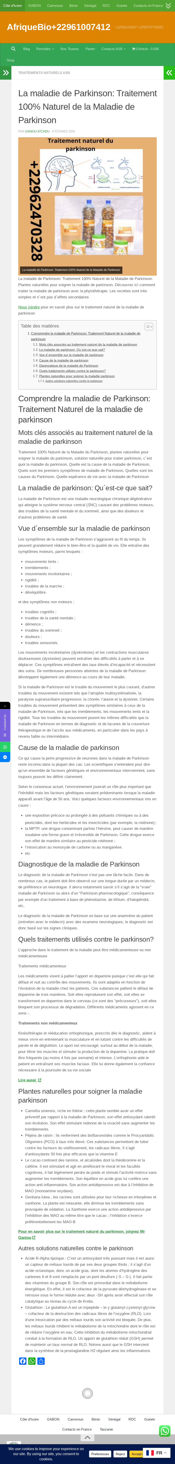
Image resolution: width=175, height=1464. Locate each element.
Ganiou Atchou (37, 131)
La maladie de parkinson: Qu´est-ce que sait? (72, 349)
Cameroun (55, 6)
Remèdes (43, 49)
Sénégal (90, 6)
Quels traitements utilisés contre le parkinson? (72, 371)
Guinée (121, 6)
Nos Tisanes (69, 49)
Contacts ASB (111, 49)
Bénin (73, 6)
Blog (26, 49)
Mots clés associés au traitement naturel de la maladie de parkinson (88, 344)
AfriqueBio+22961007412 (58, 27)
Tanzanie (106, 1429)
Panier (90, 49)
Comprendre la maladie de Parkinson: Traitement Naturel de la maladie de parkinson (85, 336)
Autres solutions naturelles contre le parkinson (74, 381)
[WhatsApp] (5, 747)
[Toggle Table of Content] (146, 326)
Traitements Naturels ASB (44, 73)
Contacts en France (148, 6)
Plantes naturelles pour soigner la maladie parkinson (77, 376)
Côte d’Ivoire (12, 6)
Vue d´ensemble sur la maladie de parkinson (71, 355)
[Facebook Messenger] (5, 757)
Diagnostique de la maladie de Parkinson (68, 365)
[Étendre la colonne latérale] (5, 73)
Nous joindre (29, 307)
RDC (106, 6)
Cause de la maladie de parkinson (63, 360)
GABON (34, 6)
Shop (10, 60)
